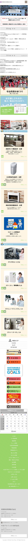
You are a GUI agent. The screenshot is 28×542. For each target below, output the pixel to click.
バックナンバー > (24, 55)
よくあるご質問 (14, 479)
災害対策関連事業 (14, 445)
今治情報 (14, 467)
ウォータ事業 (14, 443)
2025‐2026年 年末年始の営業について (9, 42)
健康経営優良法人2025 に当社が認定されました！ (12, 65)
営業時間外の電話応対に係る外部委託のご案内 (14, 24)
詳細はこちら (24, 156)
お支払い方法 (14, 474)
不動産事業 (14, 447)
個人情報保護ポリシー (14, 486)
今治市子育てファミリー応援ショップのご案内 (14, 469)
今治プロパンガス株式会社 (14, 471)
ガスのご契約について (14, 457)
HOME (13, 436)
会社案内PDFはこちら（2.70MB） (10, 522)
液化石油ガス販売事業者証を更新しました (10, 68)
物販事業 (14, 440)
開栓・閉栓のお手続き (14, 459)
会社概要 (14, 462)
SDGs (14, 481)
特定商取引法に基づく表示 (14, 484)
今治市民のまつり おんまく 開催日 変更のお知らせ (13, 38)
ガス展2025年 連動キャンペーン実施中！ (10, 45)
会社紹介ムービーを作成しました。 (8, 72)
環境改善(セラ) (14, 450)
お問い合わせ (14, 477)
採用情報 (14, 464)
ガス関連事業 (14, 438)
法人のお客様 (14, 455)
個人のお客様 (14, 452)
